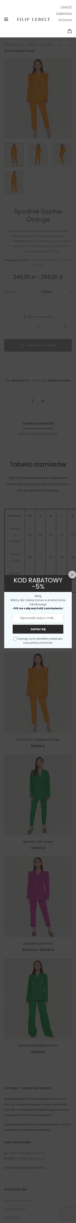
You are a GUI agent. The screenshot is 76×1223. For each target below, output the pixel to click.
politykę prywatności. (41, 642)
